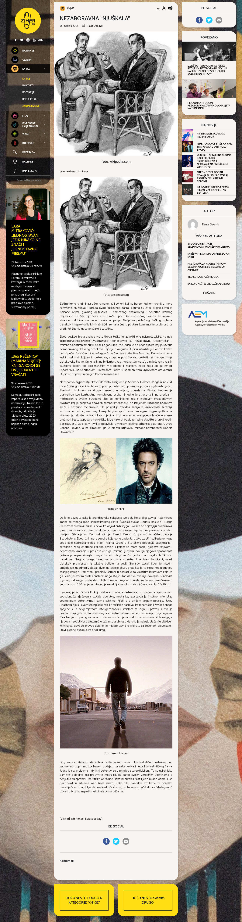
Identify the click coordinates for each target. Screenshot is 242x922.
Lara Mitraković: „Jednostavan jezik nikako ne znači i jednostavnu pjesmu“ (25, 240)
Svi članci (209, 292)
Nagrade (27, 161)
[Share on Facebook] (106, 843)
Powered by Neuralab (28, 180)
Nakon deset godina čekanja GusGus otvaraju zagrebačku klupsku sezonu (213, 177)
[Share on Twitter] (116, 843)
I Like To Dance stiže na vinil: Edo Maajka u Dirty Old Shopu (215, 146)
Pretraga (28, 152)
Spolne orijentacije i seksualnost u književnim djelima (209, 245)
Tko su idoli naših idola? (203, 276)
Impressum (29, 170)
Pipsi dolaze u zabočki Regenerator (211, 135)
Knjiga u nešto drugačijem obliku (209, 283)
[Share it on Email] (126, 843)
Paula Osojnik (210, 224)
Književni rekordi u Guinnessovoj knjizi (209, 255)
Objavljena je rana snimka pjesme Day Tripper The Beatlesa (213, 189)
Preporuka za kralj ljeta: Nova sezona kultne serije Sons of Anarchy (207, 266)
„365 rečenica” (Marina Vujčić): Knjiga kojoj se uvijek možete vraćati (26, 365)
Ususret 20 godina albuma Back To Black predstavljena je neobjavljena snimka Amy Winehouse (214, 161)
